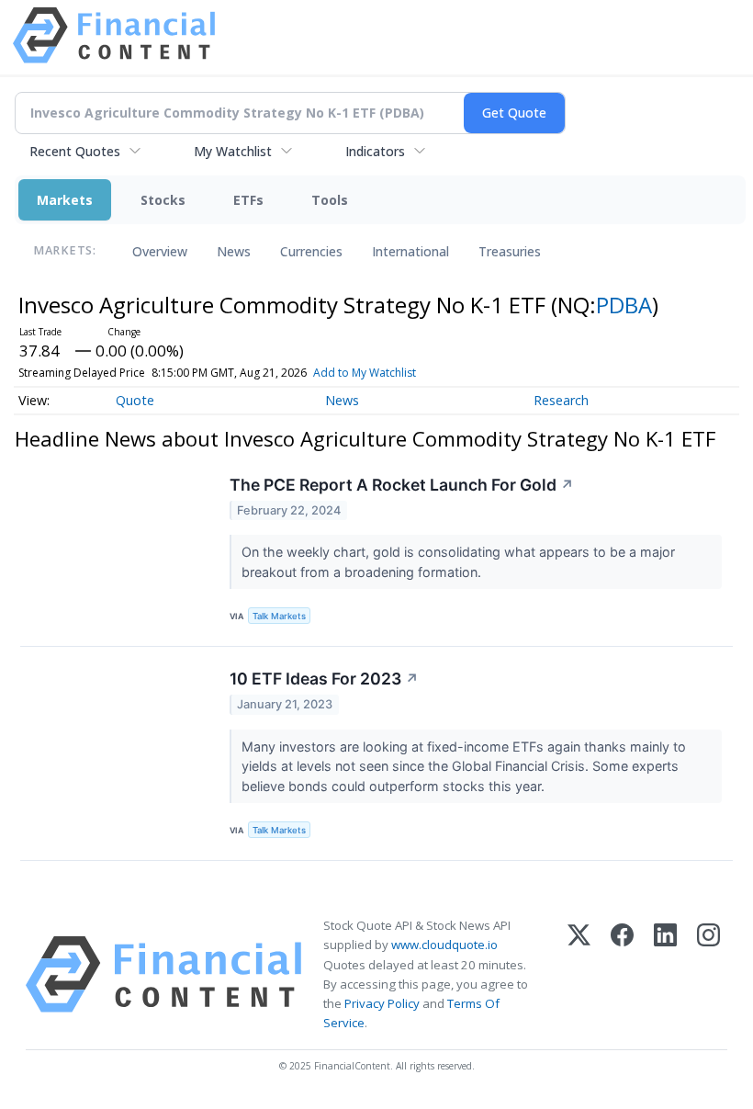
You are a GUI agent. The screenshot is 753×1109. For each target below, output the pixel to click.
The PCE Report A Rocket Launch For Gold (402, 484)
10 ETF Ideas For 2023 (324, 678)
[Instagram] (708, 974)
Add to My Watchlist (364, 372)
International (410, 251)
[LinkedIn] (665, 974)
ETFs (248, 200)
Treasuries (509, 251)
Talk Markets (279, 616)
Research (561, 400)
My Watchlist (233, 151)
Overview (159, 251)
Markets (65, 200)
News (234, 251)
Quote (135, 400)
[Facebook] (622, 974)
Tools (329, 200)
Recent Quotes (74, 151)
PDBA (624, 304)
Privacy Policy (382, 1003)
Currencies (311, 251)
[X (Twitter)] (579, 974)
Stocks (162, 200)
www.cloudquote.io (444, 944)
